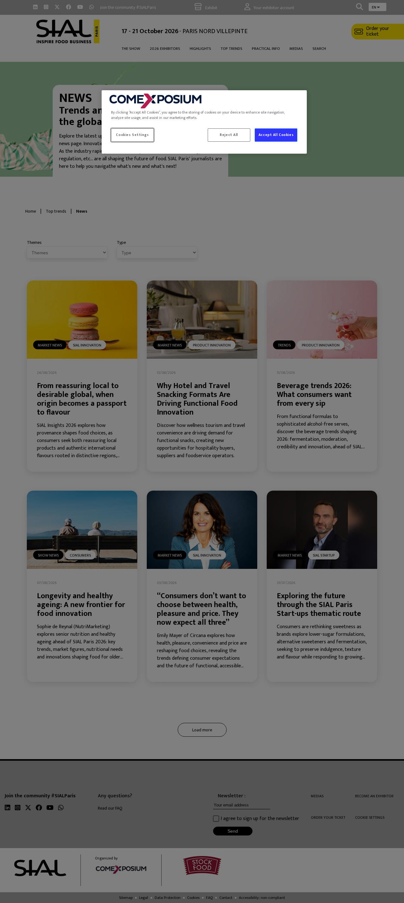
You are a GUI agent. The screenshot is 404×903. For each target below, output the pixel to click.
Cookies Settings (132, 135)
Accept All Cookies (276, 135)
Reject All (229, 135)
